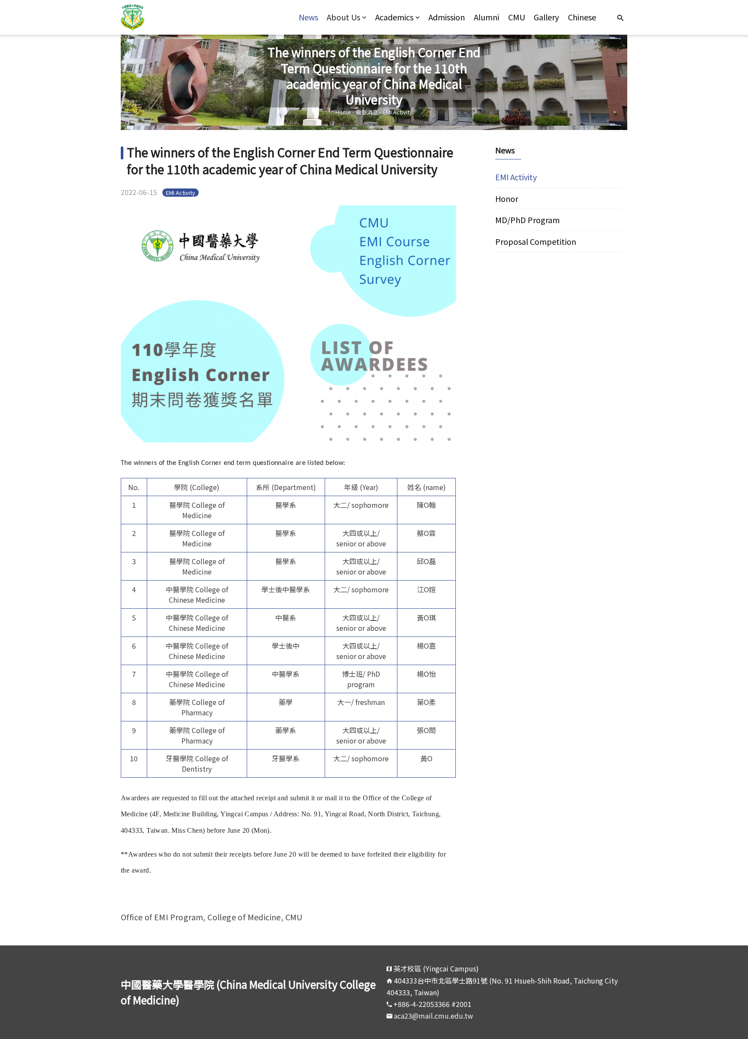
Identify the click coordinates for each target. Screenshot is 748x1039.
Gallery (546, 17)
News (308, 17)
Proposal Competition (535, 241)
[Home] (184, 17)
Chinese (582, 17)
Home (343, 112)
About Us (343, 17)
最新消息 (367, 112)
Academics (394, 17)
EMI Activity (398, 112)
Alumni (486, 17)
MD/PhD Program (527, 219)
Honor (506, 198)
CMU (516, 17)
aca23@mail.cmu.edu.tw (433, 1015)
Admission (447, 17)
